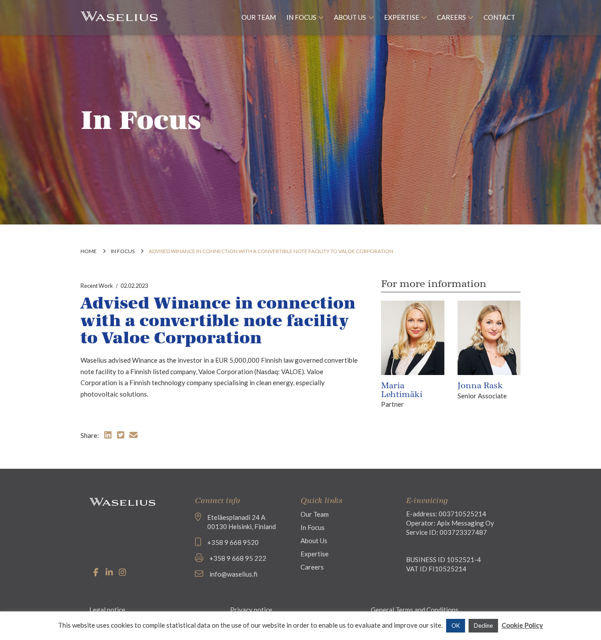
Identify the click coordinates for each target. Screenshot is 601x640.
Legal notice (107, 610)
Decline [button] (483, 625)
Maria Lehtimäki (401, 390)
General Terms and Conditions (414, 610)
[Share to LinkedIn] (107, 435)
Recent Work (97, 285)
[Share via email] (133, 435)
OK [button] (455, 625)
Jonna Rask (480, 385)
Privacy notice (251, 610)
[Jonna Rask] (489, 337)
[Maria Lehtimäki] (412, 337)
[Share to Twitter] (120, 435)
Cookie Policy (522, 625)
